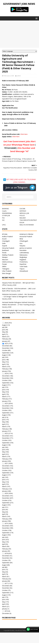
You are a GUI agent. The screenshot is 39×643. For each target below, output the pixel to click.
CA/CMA (22, 209)
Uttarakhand (24, 271)
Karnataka (23, 250)
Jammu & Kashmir (26, 248)
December (5, 346)
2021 (6, 463)
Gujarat (4, 246)
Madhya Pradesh (7, 255)
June (3, 330)
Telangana (5, 269)
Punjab (4, 264)
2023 (6, 403)
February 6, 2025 (9, 76)
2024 (6, 373)
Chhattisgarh (24, 241)
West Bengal (6, 273)
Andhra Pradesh (7, 236)
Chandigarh (6, 241)
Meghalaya (23, 257)
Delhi (4, 243)
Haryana (22, 246)
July (3, 327)
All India (4, 234)
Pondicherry (24, 262)
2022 (6, 433)
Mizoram (5, 260)
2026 (6, 323)
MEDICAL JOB (24, 213)
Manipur (5, 257)
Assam (4, 239)
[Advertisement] (19, 34)
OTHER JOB (6, 215)
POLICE (22, 215)
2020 (6, 493)
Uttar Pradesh (6, 271)
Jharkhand (5, 250)
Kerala (4, 253)
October (5, 350)
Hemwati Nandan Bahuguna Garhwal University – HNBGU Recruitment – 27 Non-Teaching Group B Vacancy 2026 (18, 304)
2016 (6, 611)
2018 (6, 553)
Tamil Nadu (23, 266)
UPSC (4, 225)
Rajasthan (23, 264)
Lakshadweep (24, 253)
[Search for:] (19, 197)
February (5, 339)
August (4, 325)
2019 (6, 523)
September (5, 353)
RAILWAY (23, 218)
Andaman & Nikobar (26, 234)
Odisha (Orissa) (7, 262)
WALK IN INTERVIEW (27, 225)
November (5, 348)
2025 (6, 343)
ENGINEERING (7, 213)
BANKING (5, 209)
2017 (6, 583)
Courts (4, 211)
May (3, 332)
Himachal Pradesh (8, 248)
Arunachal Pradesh (26, 236)
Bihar (21, 239)
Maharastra (23, 255)
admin (19, 76)
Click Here (23, 134)
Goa (21, 243)
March (4, 337)
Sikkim (4, 266)
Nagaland (23, 260)
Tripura (22, 269)
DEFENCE (23, 211)
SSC (3, 220)
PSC (3, 218)
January (4, 341)
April (3, 334)
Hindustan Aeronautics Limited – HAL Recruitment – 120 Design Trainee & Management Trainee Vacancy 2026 (19, 296)
